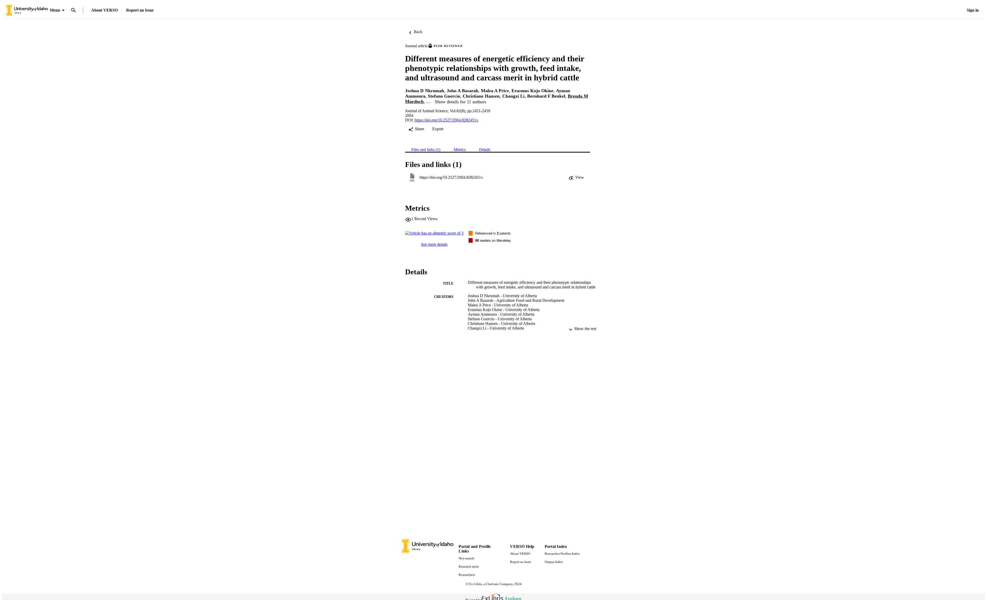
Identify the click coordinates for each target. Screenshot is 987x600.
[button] (576, 177)
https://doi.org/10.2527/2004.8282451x (446, 120)
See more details (434, 244)
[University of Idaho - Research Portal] (27, 10)
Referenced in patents (493, 233)
